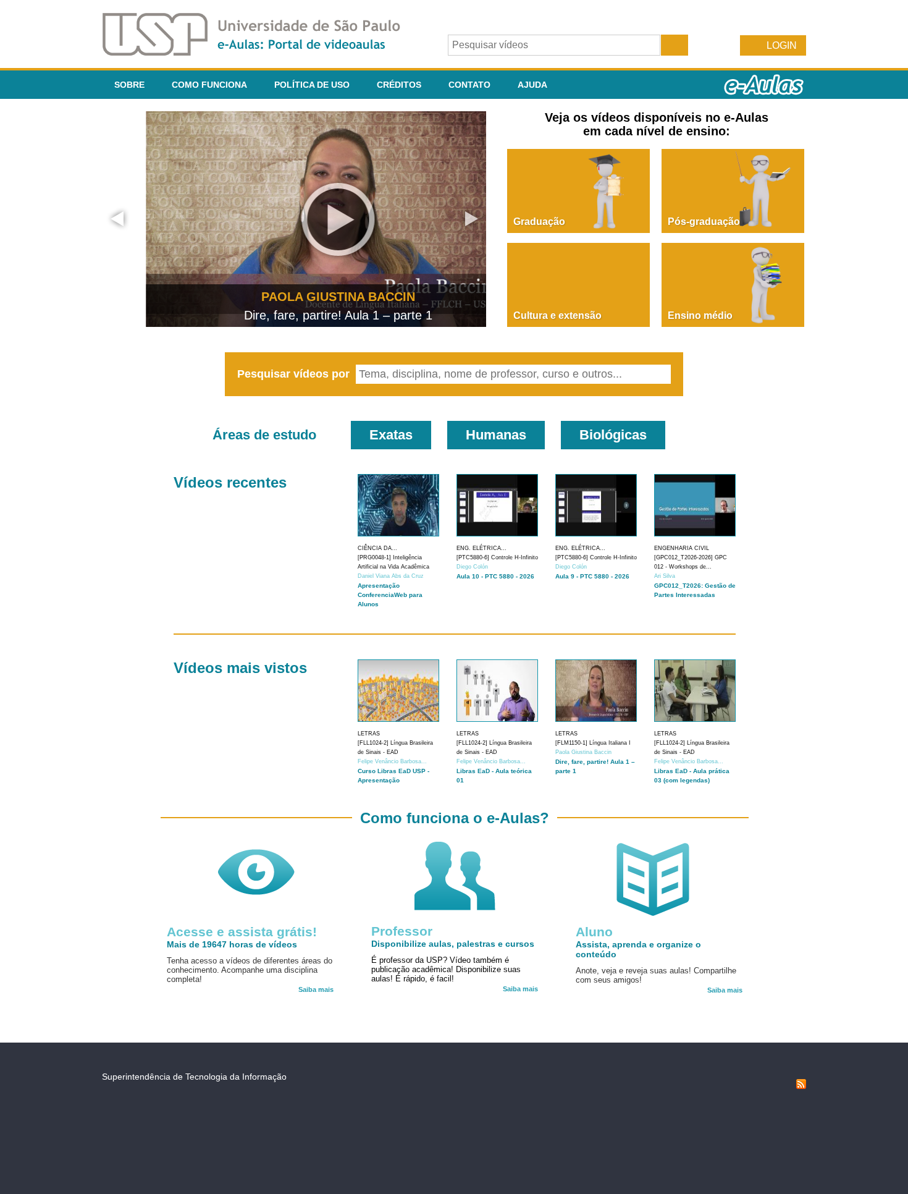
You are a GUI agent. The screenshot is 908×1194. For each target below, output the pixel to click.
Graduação (539, 221)
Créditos (399, 85)
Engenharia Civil (681, 548)
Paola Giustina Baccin (583, 752)
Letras (369, 733)
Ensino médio (700, 315)
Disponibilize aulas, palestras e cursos (452, 944)
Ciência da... (377, 548)
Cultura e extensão (557, 315)
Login (782, 45)
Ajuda (532, 85)
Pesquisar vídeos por (295, 374)
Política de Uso (312, 85)
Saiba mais (316, 989)
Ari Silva (664, 576)
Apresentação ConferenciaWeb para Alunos (390, 595)
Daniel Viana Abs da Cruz (391, 576)
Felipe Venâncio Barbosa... (392, 761)
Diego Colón (472, 567)
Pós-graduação (704, 221)
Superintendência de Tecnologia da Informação (194, 1077)
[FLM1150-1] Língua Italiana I (593, 743)
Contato (469, 85)
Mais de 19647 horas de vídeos (232, 944)
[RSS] (801, 1086)
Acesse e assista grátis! (242, 932)
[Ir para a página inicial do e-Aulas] (261, 52)
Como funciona (209, 85)
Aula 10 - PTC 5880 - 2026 (495, 576)
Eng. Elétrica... (481, 548)
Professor (401, 931)
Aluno (594, 932)
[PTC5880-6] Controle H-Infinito (497, 557)
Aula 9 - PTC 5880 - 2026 (592, 576)
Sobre (129, 85)
